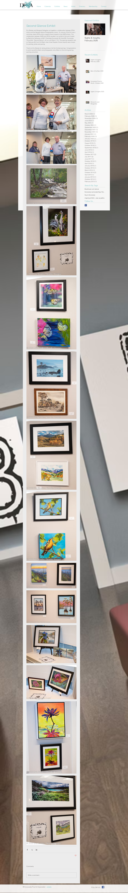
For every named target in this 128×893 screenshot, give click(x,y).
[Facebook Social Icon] (103, 887)
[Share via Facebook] (27, 850)
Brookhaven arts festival (92, 189)
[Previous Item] (87, 29)
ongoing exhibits (90, 198)
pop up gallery (100, 198)
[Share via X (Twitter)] (32, 850)
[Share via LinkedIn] (36, 850)
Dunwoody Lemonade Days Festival (95, 192)
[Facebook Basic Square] (86, 205)
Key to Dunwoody (90, 195)
